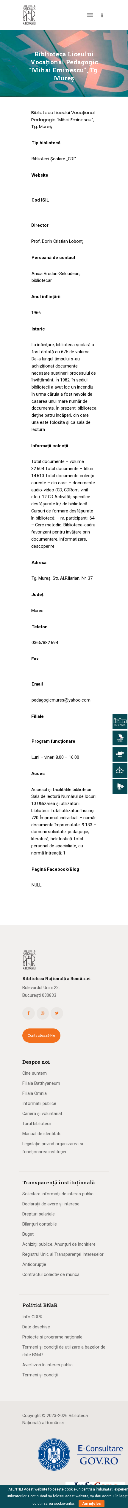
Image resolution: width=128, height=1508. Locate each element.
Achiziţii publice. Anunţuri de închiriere (59, 1244)
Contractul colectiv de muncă (50, 1274)
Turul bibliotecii (36, 1123)
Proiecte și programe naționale (52, 1337)
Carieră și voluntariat (42, 1113)
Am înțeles (91, 1503)
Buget (28, 1234)
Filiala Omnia (34, 1093)
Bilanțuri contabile (39, 1224)
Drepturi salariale (38, 1214)
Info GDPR (32, 1317)
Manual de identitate (42, 1133)
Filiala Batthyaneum (41, 1083)
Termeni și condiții (40, 1375)
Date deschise (36, 1327)
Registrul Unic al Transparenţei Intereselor (63, 1254)
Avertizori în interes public (47, 1365)
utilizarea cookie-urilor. (56, 1503)
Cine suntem (34, 1073)
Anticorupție (34, 1264)
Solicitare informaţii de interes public (57, 1194)
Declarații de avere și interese (50, 1204)
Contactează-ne (41, 1035)
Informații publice (39, 1103)
